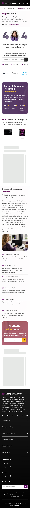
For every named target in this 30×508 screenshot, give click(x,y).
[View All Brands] (20, 3)
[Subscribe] (26, 486)
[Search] (26, 60)
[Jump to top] (27, 505)
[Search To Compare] (27, 3)
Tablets (4, 8)
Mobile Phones (21, 8)
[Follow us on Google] (12, 415)
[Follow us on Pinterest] (22, 415)
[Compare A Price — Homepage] (9, 3)
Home (4, 24)
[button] (15, 421)
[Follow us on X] (17, 415)
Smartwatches (11, 8)
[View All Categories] (23, 3)
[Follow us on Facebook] (3, 415)
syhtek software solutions (18, 502)
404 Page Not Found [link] (14, 24)
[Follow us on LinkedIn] (27, 415)
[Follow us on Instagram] (7, 415)
